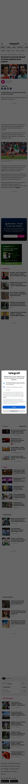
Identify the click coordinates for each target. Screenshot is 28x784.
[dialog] (14, 392)
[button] (14, 390)
